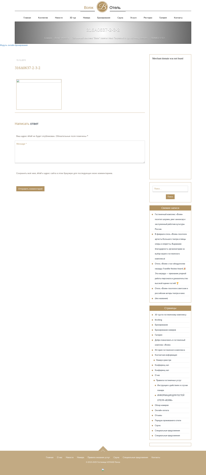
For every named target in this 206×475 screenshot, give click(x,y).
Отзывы (158, 415)
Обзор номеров (162, 405)
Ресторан (148, 18)
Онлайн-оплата (162, 410)
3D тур (73, 18)
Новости (59, 18)
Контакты (178, 18)
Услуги (133, 18)
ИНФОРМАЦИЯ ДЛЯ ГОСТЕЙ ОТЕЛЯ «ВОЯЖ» (170, 397)
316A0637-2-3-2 (27, 68)
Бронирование (103, 18)
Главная (27, 18)
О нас (157, 375)
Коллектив (43, 18)
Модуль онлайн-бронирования (14, 45)
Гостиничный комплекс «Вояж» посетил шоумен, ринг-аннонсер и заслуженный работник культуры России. (170, 221)
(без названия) (161, 298)
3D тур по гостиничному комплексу (170, 315)
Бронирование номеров (165, 330)
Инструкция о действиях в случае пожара (172, 387)
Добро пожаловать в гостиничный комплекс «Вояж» (170, 342)
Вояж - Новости (62, 38)
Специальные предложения (167, 430)
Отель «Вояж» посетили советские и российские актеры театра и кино (171, 291)
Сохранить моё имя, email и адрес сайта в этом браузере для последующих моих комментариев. (64, 173)
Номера (86, 18)
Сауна (120, 18)
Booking (158, 320)
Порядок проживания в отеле (168, 420)
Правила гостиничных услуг (168, 380)
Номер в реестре (163, 360)
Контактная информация (166, 355)
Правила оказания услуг (99, 457)
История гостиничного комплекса (170, 350)
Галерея (163, 18)
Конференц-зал (162, 365)
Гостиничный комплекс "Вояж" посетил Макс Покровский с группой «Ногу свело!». (110, 38)
